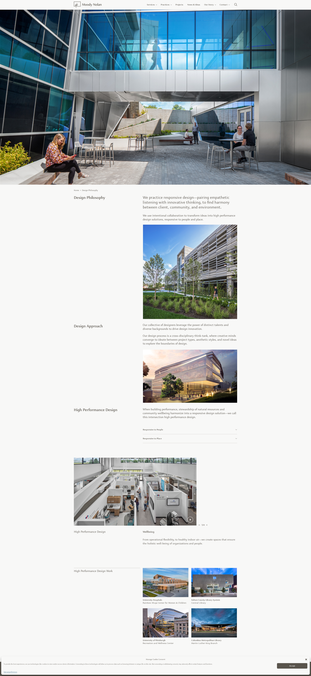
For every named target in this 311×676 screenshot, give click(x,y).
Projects (179, 4)
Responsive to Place (152, 438)
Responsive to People (153, 429)
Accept (292, 666)
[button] (306, 659)
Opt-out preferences (10, 672)
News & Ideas (193, 4)
